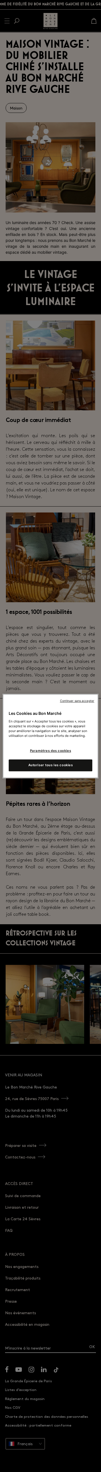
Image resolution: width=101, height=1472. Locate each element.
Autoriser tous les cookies (50, 765)
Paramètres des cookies (50, 751)
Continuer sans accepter (77, 701)
